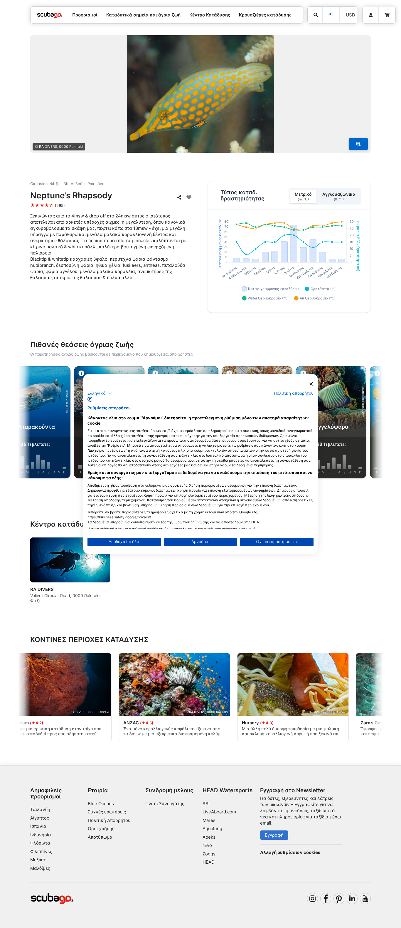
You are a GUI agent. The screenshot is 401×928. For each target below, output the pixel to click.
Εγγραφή (274, 835)
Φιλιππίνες (41, 851)
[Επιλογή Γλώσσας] (330, 15)
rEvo (207, 845)
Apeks (209, 837)
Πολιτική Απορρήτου (109, 820)
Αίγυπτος (39, 818)
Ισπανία (38, 826)
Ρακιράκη (96, 183)
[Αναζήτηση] (315, 15)
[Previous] (30, 423)
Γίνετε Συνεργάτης (164, 803)
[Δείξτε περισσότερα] (358, 144)
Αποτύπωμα (100, 837)
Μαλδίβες (40, 868)
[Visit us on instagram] (312, 898)
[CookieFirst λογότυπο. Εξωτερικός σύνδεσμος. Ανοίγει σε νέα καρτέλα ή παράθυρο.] (89, 399)
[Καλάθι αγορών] (387, 15)
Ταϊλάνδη (40, 809)
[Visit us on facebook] (325, 898)
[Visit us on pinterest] (339, 898)
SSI (206, 803)
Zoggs (209, 854)
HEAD (209, 862)
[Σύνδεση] (370, 15)
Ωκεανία (38, 183)
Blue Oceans (101, 803)
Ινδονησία (40, 834)
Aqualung (212, 828)
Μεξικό (37, 859)
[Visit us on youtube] (365, 898)
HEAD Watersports (227, 790)
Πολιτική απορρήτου (294, 393)
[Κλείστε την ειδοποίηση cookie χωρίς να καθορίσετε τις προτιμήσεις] (311, 383)
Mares (209, 820)
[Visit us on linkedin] (352, 898)
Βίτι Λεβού (72, 183)
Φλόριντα (40, 843)
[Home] (50, 15)
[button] (99, 393)
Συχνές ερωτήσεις (107, 812)
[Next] (371, 423)
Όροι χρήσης (101, 828)
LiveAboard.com (219, 812)
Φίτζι (54, 183)
